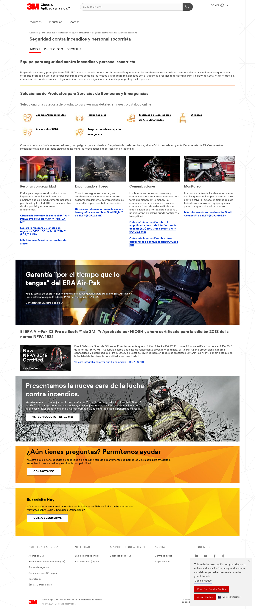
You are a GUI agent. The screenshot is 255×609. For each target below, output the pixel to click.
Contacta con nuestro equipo (43, 303)
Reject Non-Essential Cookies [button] (211, 589)
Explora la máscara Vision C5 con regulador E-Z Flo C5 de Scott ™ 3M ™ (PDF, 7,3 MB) (43, 231)
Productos (34, 22)
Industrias (55, 22)
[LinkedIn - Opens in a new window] (196, 556)
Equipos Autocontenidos (51, 115)
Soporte (73, 49)
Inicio (33, 49)
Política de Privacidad (66, 600)
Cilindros (196, 115)
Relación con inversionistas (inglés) (47, 561)
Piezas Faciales (97, 115)
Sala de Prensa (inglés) (87, 561)
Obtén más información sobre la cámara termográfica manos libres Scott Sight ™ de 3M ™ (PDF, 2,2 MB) (99, 212)
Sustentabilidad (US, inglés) (43, 573)
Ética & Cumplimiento (40, 585)
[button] (229, 597)
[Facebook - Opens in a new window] (214, 556)
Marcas (74, 22)
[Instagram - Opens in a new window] (223, 556)
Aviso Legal (48, 600)
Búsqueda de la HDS (121, 556)
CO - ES (215, 5)
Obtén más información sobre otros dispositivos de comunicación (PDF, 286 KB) (153, 242)
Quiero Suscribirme (47, 518)
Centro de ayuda (163, 556)
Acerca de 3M (36, 556)
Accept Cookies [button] (205, 597)
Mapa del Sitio (162, 561)
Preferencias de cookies (90, 600)
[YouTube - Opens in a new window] (205, 556)
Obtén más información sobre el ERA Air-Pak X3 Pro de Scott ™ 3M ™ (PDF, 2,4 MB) (45, 219)
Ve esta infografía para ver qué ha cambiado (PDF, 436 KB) (109, 362)
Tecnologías (35, 579)
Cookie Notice (203, 580)
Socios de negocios (39, 567)
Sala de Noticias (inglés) (87, 556)
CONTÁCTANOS (44, 471)
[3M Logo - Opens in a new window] (48, 7)
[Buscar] (188, 7)
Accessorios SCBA (47, 129)
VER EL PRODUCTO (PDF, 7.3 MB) (52, 417)
